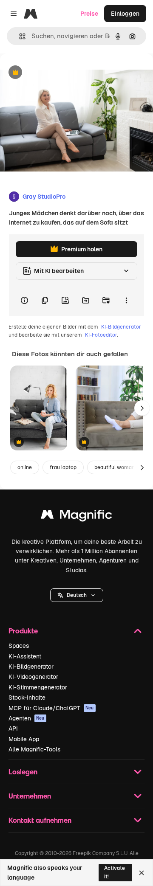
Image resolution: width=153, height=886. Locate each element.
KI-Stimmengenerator (37, 687)
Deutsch (77, 595)
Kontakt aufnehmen (39, 820)
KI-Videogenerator (33, 677)
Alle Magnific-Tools (34, 749)
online (24, 467)
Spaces (18, 646)
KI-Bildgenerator (121, 326)
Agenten (26, 718)
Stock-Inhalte (26, 697)
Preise (89, 13)
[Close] (141, 873)
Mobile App (23, 739)
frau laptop (63, 467)
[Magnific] (76, 516)
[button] (76, 595)
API (13, 728)
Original (54, 73)
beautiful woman (114, 467)
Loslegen (22, 771)
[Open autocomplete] (19, 36)
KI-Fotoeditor (101, 335)
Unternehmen (29, 795)
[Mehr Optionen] (126, 300)
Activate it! (114, 872)
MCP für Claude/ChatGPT (51, 708)
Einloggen (125, 13)
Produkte (23, 630)
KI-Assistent (24, 656)
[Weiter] (142, 408)
